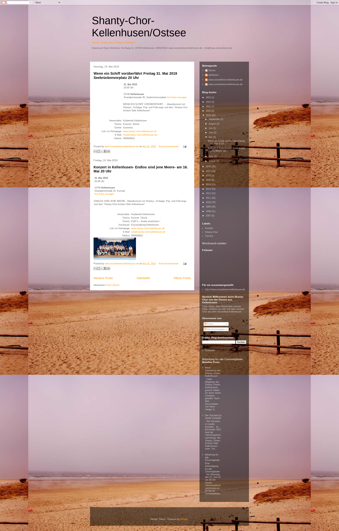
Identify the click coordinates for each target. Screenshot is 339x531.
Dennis (212, 70)
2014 (209, 184)
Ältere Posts (182, 278)
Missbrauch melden (214, 243)
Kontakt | (130, 42)
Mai (211, 137)
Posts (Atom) (112, 285)
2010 (209, 202)
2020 (209, 111)
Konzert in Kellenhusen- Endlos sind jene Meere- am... (226, 149)
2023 (209, 97)
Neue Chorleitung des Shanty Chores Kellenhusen (213, 371)
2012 (209, 193)
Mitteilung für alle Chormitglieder (222, 359)
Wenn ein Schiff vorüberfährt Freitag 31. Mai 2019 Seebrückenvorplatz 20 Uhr (135, 75)
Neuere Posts (103, 278)
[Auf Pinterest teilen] (108, 151)
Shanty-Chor (211, 232)
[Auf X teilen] (102, 151)
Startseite (143, 278)
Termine (209, 236)
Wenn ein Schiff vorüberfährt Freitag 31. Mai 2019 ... (226, 142)
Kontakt (209, 228)
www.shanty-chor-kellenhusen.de (139, 131)
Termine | (120, 42)
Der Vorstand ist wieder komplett (213, 417)
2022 (209, 102)
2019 (209, 115)
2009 (209, 206)
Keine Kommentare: (169, 146)
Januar (212, 161)
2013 (209, 189)
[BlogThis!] (98, 151)
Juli (211, 128)
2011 (209, 198)
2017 (209, 171)
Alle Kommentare (215, 329)
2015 (209, 180)
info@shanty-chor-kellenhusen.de (140, 134)
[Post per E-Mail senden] (184, 146)
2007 (209, 215)
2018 (209, 166)
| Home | (96, 42)
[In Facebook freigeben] (105, 151)
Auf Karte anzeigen (177, 97)
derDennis (214, 75)
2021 (209, 106)
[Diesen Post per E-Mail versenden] (95, 151)
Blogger (184, 519)
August (213, 123)
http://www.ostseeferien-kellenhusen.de (225, 289)
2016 (209, 175)
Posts (209, 324)
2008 (209, 211)
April (211, 156)
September (215, 119)
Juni (211, 132)
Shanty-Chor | (108, 42)
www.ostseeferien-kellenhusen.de (225, 79)
